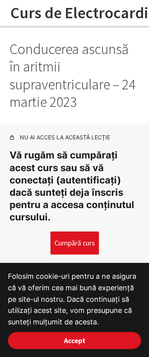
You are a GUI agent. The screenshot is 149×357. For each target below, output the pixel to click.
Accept (74, 340)
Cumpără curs (74, 242)
